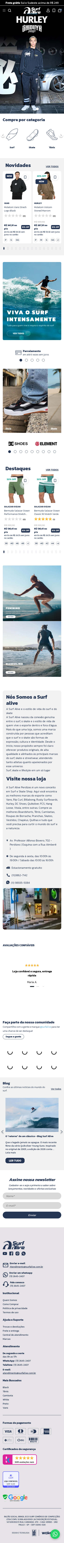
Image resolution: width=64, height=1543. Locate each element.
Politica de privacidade (15, 1308)
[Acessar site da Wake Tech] (47, 1532)
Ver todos (52, 166)
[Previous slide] (2, 1132)
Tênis (6, 1391)
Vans (5, 1408)
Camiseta (8, 1395)
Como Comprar (11, 1304)
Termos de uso (10, 1312)
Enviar (32, 1215)
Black (6, 1387)
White (6, 1399)
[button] (26, 109)
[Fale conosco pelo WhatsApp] (55, 1534)
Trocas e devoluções (14, 1327)
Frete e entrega (11, 1331)
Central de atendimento (15, 1335)
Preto (6, 1404)
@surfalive (45, 1027)
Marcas (7, 1339)
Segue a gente (13, 1036)
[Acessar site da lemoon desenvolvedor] (25, 1533)
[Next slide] (61, 1132)
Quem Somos (10, 1300)
